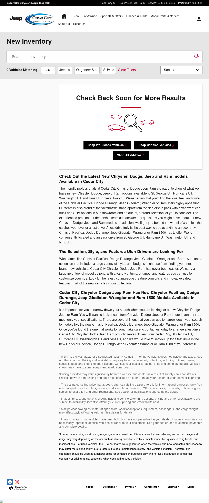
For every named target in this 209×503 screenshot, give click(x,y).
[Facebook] (10, 482)
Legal (190, 487)
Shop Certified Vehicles (155, 145)
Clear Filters (127, 70)
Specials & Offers (111, 16)
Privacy (129, 487)
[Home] (16, 19)
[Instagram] (17, 482)
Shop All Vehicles (129, 155)
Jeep (63, 70)
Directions (109, 487)
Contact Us (150, 487)
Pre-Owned (89, 16)
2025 (46, 70)
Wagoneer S (85, 70)
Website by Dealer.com (18, 488)
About (64, 24)
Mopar (165, 16)
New (76, 16)
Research (79, 24)
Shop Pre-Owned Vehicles (106, 145)
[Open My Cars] (197, 19)
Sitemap (172, 487)
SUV (106, 70)
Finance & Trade (136, 16)
